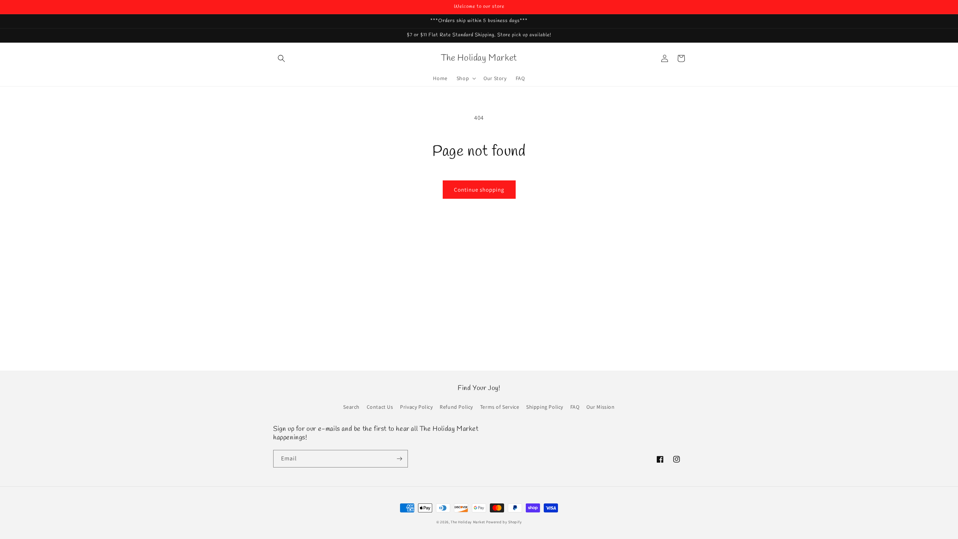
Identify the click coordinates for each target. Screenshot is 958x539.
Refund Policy (456, 407)
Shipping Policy (544, 407)
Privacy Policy (416, 407)
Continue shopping (479, 189)
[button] (281, 58)
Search (351, 407)
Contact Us (380, 407)
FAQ (575, 407)
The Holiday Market (468, 522)
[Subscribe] (399, 459)
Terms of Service (499, 407)
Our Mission (600, 407)
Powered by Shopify (504, 522)
